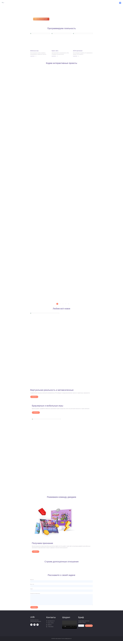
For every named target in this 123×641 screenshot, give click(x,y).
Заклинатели (33, 89)
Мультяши (48, 224)
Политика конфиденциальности (66, 638)
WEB (34, 222)
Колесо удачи (33, 302)
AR (30, 87)
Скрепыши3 (49, 146)
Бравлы (32, 224)
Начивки (64, 224)
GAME (33, 87)
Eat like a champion (51, 302)
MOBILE (35, 87)
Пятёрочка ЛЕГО (83, 224)
